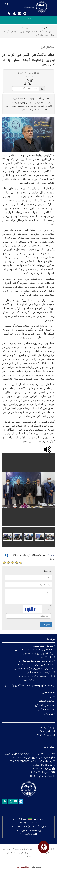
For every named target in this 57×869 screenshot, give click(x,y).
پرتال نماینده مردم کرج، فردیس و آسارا (36, 680)
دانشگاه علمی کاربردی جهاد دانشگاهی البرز (35, 665)
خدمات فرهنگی (46, 710)
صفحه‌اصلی (49, 27)
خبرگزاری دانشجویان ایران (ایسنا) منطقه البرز (34, 668)
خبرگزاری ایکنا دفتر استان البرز (40, 672)
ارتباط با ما (49, 714)
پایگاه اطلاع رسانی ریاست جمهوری (38, 653)
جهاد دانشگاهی (47, 657)
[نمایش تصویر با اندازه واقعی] (28, 134)
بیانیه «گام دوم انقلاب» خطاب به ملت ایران (34, 650)
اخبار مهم (28, 81)
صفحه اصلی (48, 692)
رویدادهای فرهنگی (45, 705)
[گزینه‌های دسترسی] (43, 847)
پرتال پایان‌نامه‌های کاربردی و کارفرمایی (36, 676)
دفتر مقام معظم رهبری (43, 646)
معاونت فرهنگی (46, 701)
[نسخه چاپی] (29, 84)
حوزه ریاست (27, 27)
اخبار (39, 27)
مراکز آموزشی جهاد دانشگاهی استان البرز (36, 661)
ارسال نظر (46, 624)
